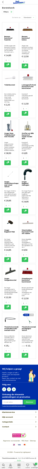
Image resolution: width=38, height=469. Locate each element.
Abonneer (29, 402)
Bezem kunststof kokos (26, 38)
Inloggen (10, 467)
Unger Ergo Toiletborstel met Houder (9, 135)
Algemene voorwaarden (11, 441)
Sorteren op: (16, 17)
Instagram (9, 389)
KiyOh (19, 460)
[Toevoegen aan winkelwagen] (7, 65)
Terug (3, 2)
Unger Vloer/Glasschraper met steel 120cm (11, 184)
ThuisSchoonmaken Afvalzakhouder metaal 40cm (12, 328)
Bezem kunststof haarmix (8, 38)
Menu (19, 467)
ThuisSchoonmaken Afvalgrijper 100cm (30, 328)
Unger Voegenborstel (10, 279)
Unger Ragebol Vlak (9, 231)
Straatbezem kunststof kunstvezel (27, 280)
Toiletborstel (9, 85)
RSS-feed (25, 441)
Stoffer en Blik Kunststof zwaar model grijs (28, 135)
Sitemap (33, 441)
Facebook (4, 389)
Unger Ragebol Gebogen (25, 183)
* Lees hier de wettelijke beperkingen (13, 406)
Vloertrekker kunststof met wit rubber (27, 231)
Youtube (14, 389)
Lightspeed (27, 452)
